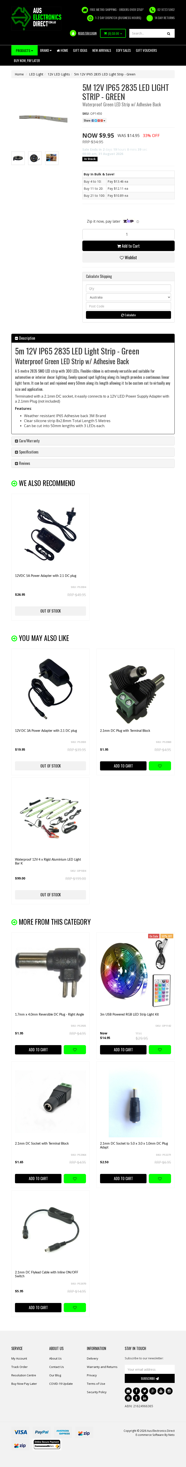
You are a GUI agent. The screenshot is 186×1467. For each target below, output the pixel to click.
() (113, 33)
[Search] (169, 33)
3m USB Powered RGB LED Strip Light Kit (129, 1014)
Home (64, 50)
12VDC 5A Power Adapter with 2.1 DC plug (45, 576)
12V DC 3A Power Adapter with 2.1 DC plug (46, 730)
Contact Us (56, 1367)
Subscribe (148, 1378)
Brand (45, 50)
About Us (55, 1358)
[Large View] (18, 158)
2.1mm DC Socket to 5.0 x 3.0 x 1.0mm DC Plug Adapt (134, 1145)
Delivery (92, 1358)
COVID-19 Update (61, 1384)
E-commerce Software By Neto (155, 1435)
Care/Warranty (28, 440)
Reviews (24, 463)
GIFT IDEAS (80, 50)
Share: (88, 120)
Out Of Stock (50, 611)
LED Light (36, 74)
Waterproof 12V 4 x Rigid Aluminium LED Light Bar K (48, 861)
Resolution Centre (23, 1375)
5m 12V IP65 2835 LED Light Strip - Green (104, 74)
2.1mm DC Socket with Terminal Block (42, 1143)
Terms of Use (96, 1384)
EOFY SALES (123, 50)
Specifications (28, 452)
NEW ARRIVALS (101, 50)
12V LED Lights (59, 74)
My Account (19, 1358)
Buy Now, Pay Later (27, 60)
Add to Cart (130, 246)
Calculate (130, 314)
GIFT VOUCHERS (146, 50)
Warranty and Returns (102, 1367)
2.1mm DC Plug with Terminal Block (125, 730)
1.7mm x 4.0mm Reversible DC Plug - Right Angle (49, 1014)
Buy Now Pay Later (24, 1384)
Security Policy (97, 1392)
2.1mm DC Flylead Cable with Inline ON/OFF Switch (46, 1274)
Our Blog (55, 1375)
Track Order (19, 1367)
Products (23, 50)
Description (26, 338)
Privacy (92, 1375)
